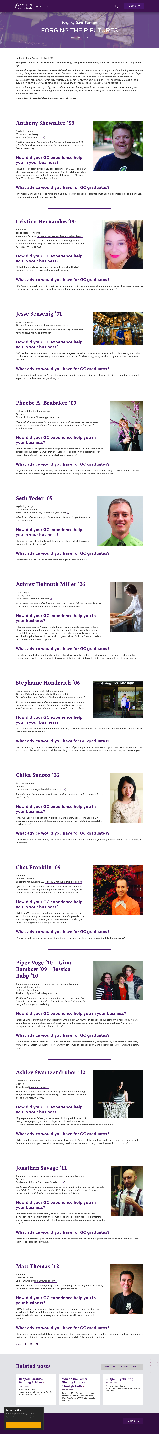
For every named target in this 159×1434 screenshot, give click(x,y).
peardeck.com (34, 137)
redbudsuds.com (40, 598)
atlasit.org (61, 512)
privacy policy (35, 1415)
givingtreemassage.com (69, 697)
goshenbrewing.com (55, 325)
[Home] (23, 6)
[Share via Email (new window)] (37, 1344)
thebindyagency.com (47, 993)
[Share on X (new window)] (31, 1344)
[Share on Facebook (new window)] (25, 1344)
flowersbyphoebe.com (48, 417)
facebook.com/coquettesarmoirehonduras (59, 235)
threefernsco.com (38, 1086)
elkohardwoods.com (44, 1280)
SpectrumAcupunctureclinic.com (62, 881)
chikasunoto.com (54, 789)
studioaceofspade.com (50, 1182)
